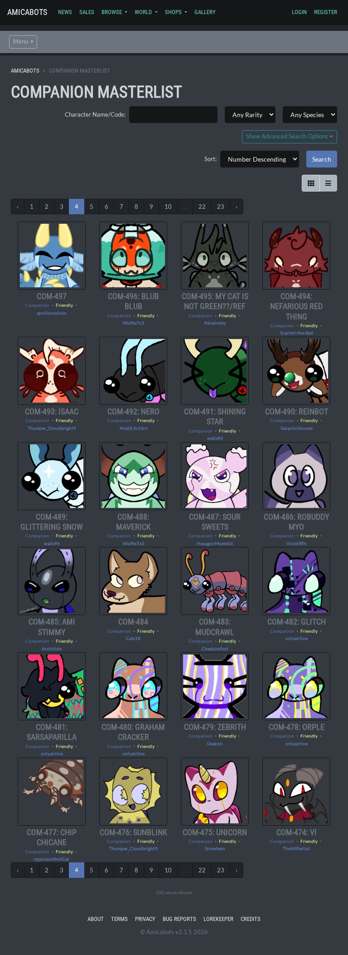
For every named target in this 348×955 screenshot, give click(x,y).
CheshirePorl (215, 648)
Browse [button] (112, 12)
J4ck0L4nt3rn (133, 428)
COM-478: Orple (296, 727)
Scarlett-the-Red (296, 332)
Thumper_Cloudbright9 (52, 428)
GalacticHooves (296, 428)
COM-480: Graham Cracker (133, 732)
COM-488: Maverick (133, 522)
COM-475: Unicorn (215, 832)
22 (202, 206)
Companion (37, 305)
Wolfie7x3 (133, 322)
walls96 (215, 438)
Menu (21, 41)
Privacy (145, 919)
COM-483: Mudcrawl (214, 626)
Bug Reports (179, 919)
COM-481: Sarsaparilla (52, 732)
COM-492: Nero (133, 411)
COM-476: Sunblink (133, 832)
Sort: (210, 158)
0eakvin (215, 743)
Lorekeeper (218, 919)
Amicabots (27, 12)
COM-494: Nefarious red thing (296, 306)
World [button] (144, 12)
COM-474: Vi (296, 832)
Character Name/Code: (95, 114)
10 (168, 206)
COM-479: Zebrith (215, 727)
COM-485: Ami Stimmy (52, 626)
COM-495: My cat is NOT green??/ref (215, 301)
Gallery (205, 12)
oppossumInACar (51, 858)
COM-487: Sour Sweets (215, 522)
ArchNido (52, 648)
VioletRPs (296, 543)
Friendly (64, 305)
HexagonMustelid (215, 543)
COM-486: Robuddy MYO (296, 522)
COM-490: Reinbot (296, 411)
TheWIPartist (296, 848)
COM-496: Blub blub (133, 301)
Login (299, 12)
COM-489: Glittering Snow (51, 522)
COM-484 (133, 621)
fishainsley (215, 322)
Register (325, 12)
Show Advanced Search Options (287, 136)
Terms (119, 919)
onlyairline (296, 638)
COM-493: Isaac (51, 411)
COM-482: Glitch (296, 621)
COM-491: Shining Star (215, 416)
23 (220, 206)
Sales (86, 12)
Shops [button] (174, 12)
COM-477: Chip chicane (52, 837)
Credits (251, 919)
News (65, 12)
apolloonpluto (52, 312)
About (95, 919)
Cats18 (133, 638)
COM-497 (52, 296)
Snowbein (215, 848)
